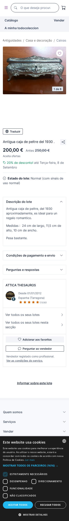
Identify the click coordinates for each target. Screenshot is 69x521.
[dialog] (34, 478)
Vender (59, 20)
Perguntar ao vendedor (37, 348)
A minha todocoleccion (22, 28)
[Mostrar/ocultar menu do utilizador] (5, 8)
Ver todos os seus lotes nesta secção (26, 324)
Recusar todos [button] (50, 505)
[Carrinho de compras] (63, 7)
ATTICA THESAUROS (21, 285)
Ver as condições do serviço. (24, 360)
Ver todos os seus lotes (22, 315)
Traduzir (15, 131)
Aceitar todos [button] (18, 505)
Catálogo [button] (11, 20)
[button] (34, 201)
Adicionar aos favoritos (37, 339)
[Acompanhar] (59, 53)
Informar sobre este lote (34, 383)
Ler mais (30, 460)
